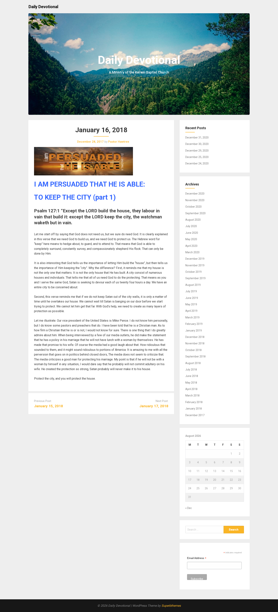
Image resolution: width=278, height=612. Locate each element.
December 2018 (194, 336)
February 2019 (194, 323)
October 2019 (193, 271)
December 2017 (194, 415)
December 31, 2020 (197, 137)
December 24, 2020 (197, 163)
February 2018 (194, 402)
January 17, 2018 (153, 406)
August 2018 (193, 363)
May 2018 (191, 382)
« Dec (188, 508)
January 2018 (193, 408)
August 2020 (193, 219)
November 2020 (194, 200)
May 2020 (191, 239)
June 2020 (191, 232)
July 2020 (191, 226)
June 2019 (191, 297)
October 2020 (193, 206)
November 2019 (194, 265)
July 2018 (191, 369)
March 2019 (192, 317)
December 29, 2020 (197, 150)
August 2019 (193, 284)
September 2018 (195, 356)
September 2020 (195, 213)
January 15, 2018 (48, 406)
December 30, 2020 (197, 143)
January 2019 (193, 330)
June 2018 (191, 376)
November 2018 (194, 343)
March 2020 (192, 252)
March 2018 (192, 395)
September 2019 (195, 278)
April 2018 (191, 389)
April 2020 (191, 245)
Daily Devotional (43, 6)
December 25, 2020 (197, 157)
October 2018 (193, 350)
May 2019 (191, 304)
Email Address (196, 558)
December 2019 (194, 258)
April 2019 (191, 310)
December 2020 (194, 193)
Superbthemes (171, 605)
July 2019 (191, 291)
